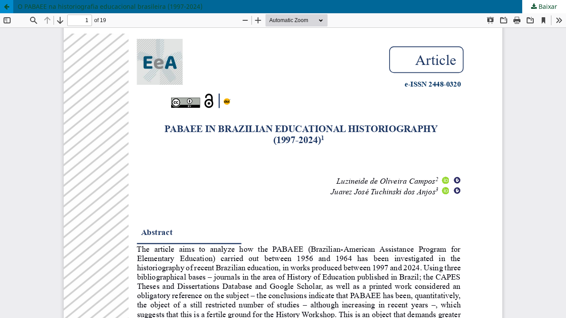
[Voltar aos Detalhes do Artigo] (6, 6)
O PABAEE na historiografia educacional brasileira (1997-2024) (110, 6)
